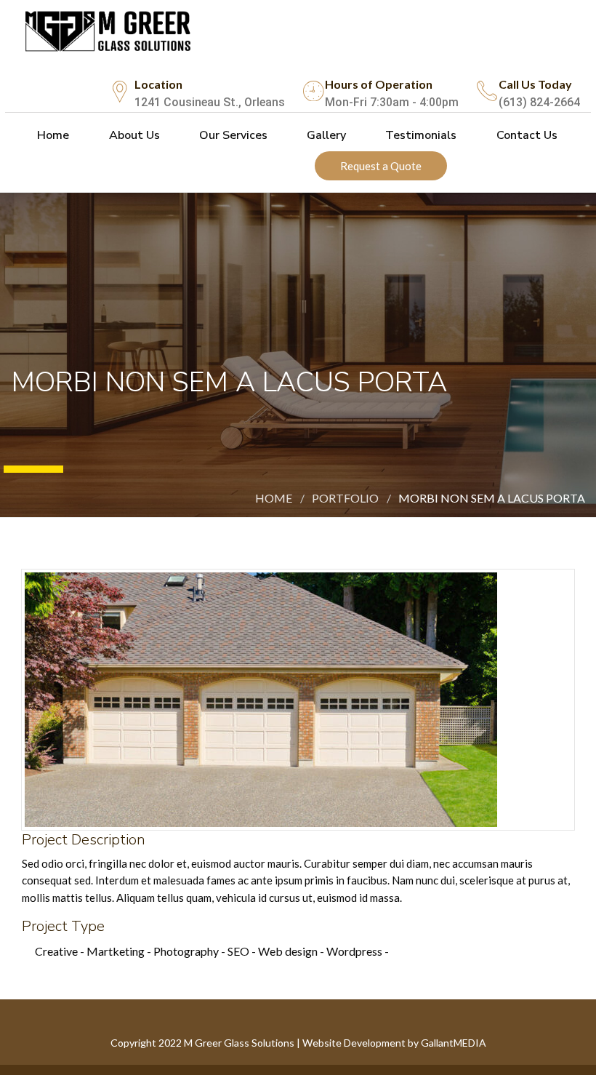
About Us (133, 135)
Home (51, 135)
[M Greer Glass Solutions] (111, 28)
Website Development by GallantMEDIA (394, 1042)
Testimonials (419, 135)
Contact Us (525, 135)
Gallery (325, 135)
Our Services (231, 135)
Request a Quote (381, 165)
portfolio (345, 498)
